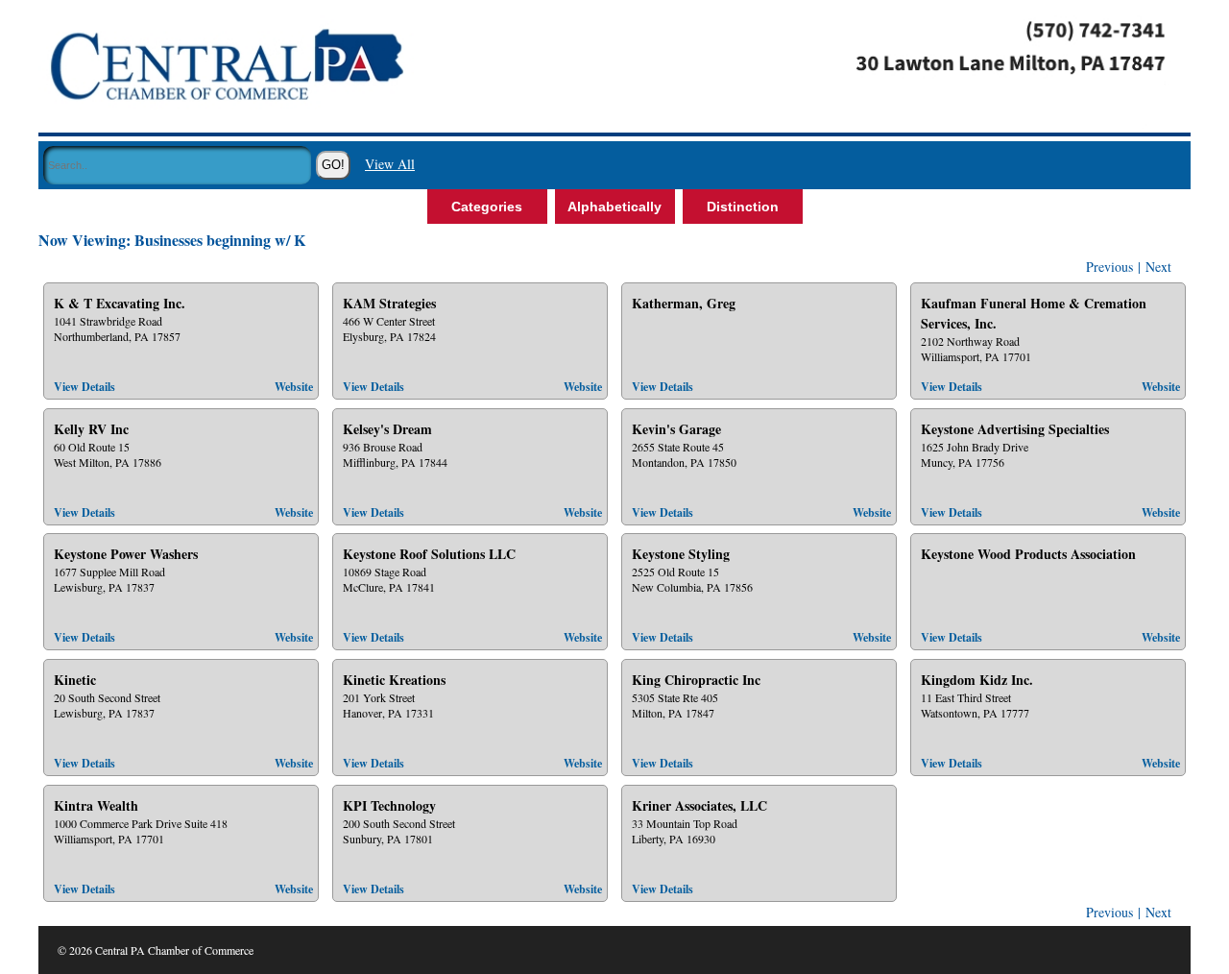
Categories (486, 206)
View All (390, 164)
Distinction (743, 206)
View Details (84, 386)
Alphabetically (614, 206)
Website (294, 386)
